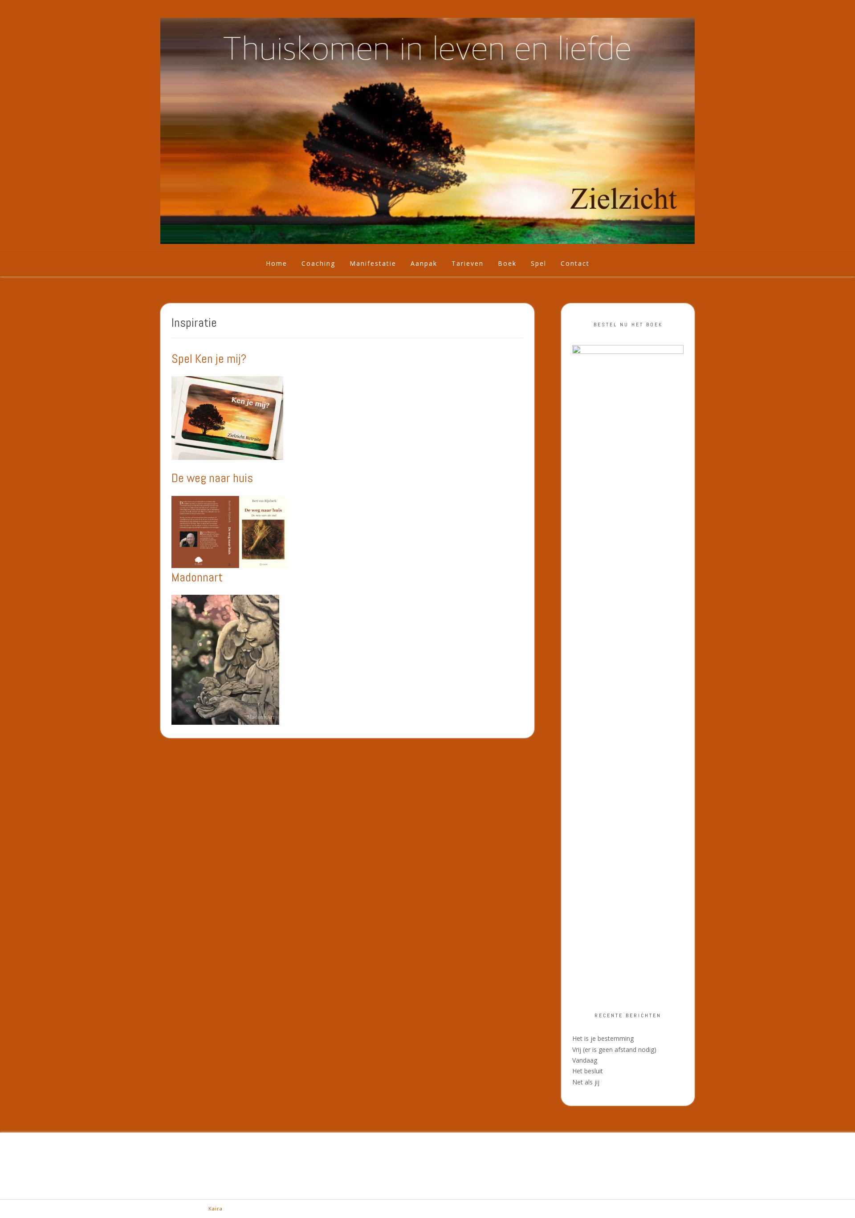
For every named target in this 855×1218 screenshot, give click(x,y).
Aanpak (424, 263)
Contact (575, 263)
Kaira (215, 1208)
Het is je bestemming (603, 1038)
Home (276, 263)
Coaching (318, 263)
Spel (538, 263)
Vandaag (584, 1060)
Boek (507, 263)
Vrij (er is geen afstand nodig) (614, 1049)
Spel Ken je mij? (208, 358)
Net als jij (585, 1082)
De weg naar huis (212, 478)
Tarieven (468, 263)
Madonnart (197, 577)
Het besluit (587, 1071)
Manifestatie (373, 263)
